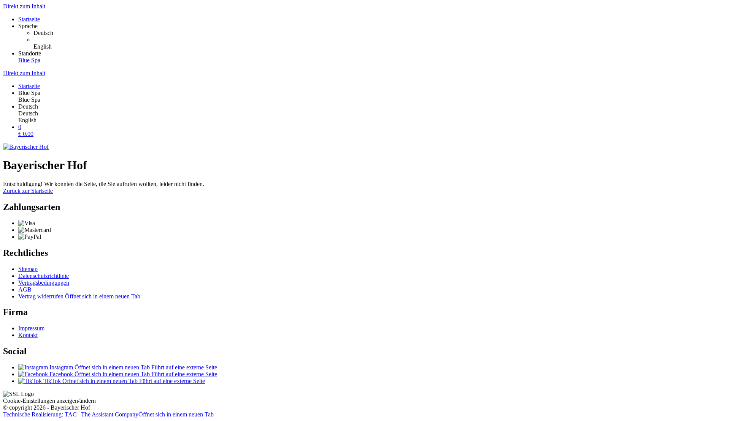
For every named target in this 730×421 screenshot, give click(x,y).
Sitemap (28, 269)
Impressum (31, 328)
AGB (25, 289)
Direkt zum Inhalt (24, 6)
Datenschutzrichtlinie (43, 276)
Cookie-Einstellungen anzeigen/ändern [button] (49, 400)
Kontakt (28, 335)
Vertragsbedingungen (43, 282)
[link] (380, 33)
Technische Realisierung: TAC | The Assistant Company (108, 414)
